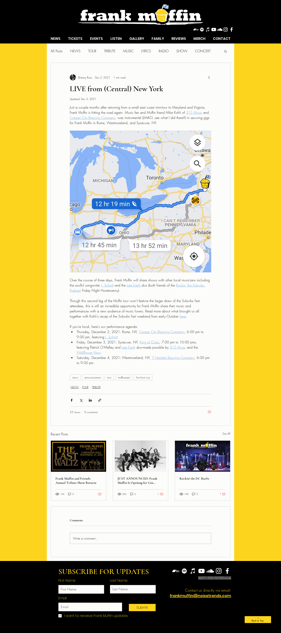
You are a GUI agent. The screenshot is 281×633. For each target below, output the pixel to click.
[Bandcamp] (196, 29)
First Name (67, 580)
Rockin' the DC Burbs (194, 478)
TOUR (92, 51)
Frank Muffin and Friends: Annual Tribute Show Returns (75, 480)
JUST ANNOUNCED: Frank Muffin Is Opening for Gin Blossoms (137, 480)
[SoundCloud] (220, 29)
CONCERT (203, 51)
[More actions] (209, 77)
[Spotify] (202, 29)
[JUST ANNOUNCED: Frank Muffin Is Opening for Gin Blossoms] (140, 456)
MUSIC (128, 51)
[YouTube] (214, 29)
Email (62, 598)
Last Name (119, 580)
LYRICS (146, 51)
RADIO (164, 51)
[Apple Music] (208, 29)
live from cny (143, 377)
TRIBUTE (109, 51)
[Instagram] (225, 29)
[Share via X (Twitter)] (81, 400)
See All (226, 433)
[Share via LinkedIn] (90, 400)
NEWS (75, 51)
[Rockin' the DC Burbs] (202, 456)
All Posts (57, 51)
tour (109, 377)
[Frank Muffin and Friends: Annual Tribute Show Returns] (78, 456)
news (75, 377)
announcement (92, 377)
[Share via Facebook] (71, 400)
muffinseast (124, 377)
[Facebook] (231, 29)
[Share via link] (100, 400)
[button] (225, 51)
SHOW (181, 51)
